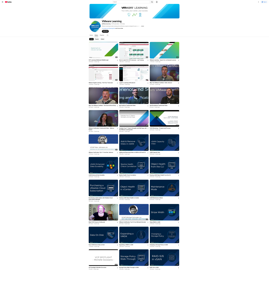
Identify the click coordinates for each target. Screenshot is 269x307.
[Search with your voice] (156, 2)
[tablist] (134, 35)
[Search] (152, 2)
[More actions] (117, 60)
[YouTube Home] (8, 2)
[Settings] (258, 2)
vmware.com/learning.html (109, 28)
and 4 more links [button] (119, 28)
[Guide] (2, 2)
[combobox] (131, 2)
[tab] (91, 35)
